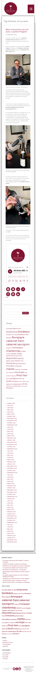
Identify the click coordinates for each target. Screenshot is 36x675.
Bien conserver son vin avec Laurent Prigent (17, 30)
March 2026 (10, 414)
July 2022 (10, 500)
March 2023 (10, 483)
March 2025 (10, 435)
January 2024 (11, 464)
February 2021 (11, 535)
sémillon (15, 381)
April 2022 (10, 507)
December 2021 (12, 516)
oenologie (19, 372)
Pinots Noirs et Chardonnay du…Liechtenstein (14, 569)
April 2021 (10, 531)
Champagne (17, 347)
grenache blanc (21, 363)
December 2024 (12, 442)
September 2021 (12, 522)
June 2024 (10, 453)
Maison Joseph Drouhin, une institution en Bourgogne (16, 582)
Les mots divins (7, 644)
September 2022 (12, 496)
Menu (31, 9)
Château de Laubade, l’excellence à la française (15, 564)
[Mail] (19, 668)
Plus (7, 297)
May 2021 (10, 529)
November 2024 (12, 444)
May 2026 (10, 409)
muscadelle (24, 369)
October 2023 (11, 470)
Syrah (9, 381)
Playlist (5, 646)
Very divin (5, 658)
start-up (21, 378)
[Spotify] (13, 289)
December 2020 (12, 540)
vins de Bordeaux (16, 386)
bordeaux (24, 331)
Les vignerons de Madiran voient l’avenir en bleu (15, 567)
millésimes (18, 369)
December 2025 (12, 418)
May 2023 (10, 479)
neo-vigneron (10, 372)
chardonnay (13, 350)
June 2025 (10, 429)
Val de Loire (25, 381)
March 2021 (10, 533)
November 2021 (12, 518)
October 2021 (11, 520)
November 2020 (12, 542)
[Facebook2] (13, 294)
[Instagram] (8, 294)
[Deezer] (18, 289)
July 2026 (10, 405)
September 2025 (12, 425)
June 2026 (10, 407)
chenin (23, 351)
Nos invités (5, 656)
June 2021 (10, 526)
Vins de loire (24, 386)
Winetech (9, 388)
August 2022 (11, 498)
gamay (21, 358)
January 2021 (11, 537)
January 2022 (11, 514)
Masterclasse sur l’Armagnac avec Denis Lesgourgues (16, 566)
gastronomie (10, 361)
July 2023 (10, 475)
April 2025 (10, 433)
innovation (10, 366)
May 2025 (10, 431)
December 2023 (12, 466)
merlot (10, 369)
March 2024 (10, 459)
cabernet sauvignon (18, 344)
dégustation (12, 358)
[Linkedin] (18, 294)
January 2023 (11, 487)
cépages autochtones (8, 610)
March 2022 (10, 509)
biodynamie (12, 332)
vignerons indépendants (14, 384)
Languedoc (18, 366)
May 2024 (10, 455)
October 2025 (11, 423)
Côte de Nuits (18, 355)
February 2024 (11, 461)
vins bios (8, 386)
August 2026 (11, 403)
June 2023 (10, 477)
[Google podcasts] (23, 289)
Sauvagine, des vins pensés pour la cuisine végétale (16, 578)
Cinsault (8, 353)
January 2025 (11, 440)
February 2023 (11, 485)
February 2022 (11, 511)
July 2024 (10, 451)
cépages (13, 354)
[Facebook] (14, 668)
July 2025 (10, 427)
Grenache (10, 363)
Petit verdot (28, 622)
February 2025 (11, 438)
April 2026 (10, 412)
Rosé (7, 378)
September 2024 (12, 449)
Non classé (5, 655)
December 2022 (12, 490)
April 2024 (10, 457)
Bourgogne (18, 337)
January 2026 (11, 416)
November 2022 (12, 492)
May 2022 (10, 505)
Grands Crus (18, 361)
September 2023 (12, 472)
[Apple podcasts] (8, 289)
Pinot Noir (21, 375)
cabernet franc (15, 340)
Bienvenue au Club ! (8, 642)
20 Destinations (7, 653)
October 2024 (11, 446)
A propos (5, 640)
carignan (8, 348)
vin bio (24, 384)
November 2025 (12, 420)
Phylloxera (13, 375)
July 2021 (10, 524)
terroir (20, 381)
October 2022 (11, 494)
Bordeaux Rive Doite (12, 334)
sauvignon (13, 378)
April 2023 (10, 481)
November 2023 (12, 468)
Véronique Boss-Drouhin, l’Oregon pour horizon (15, 580)
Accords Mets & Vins (13, 328)
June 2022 (10, 503)
